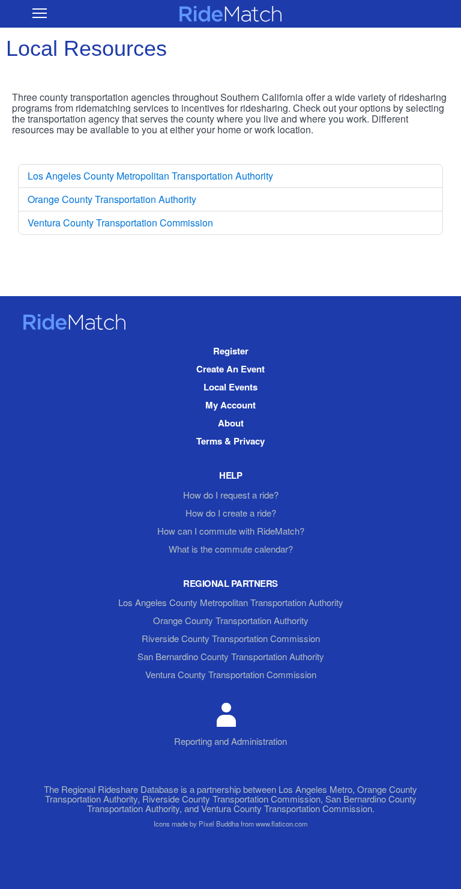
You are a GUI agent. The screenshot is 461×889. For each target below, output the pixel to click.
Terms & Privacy (230, 441)
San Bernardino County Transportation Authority (230, 656)
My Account (230, 404)
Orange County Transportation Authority (112, 199)
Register (231, 350)
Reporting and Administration (230, 741)
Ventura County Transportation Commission (120, 222)
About (231, 422)
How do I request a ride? (231, 494)
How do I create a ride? (230, 512)
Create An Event (230, 368)
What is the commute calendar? (231, 548)
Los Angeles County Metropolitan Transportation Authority (150, 176)
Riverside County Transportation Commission (231, 638)
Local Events (230, 386)
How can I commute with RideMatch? (230, 530)
